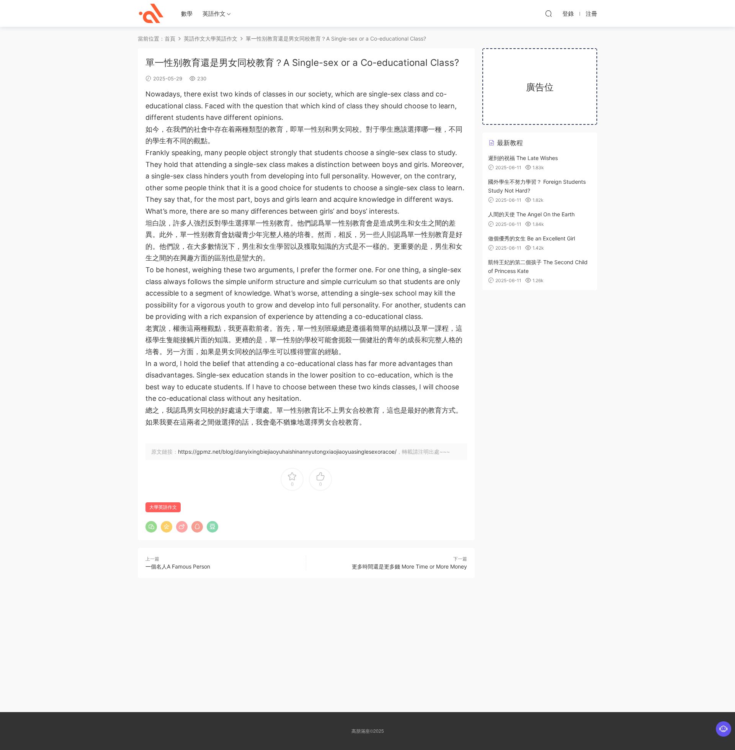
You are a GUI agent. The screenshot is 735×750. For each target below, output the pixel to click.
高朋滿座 (151, 13)
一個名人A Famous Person (177, 566)
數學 (187, 13)
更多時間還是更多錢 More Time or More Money (409, 566)
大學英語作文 (221, 38)
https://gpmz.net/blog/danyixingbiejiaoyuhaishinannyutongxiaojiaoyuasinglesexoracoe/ (287, 451)
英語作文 (214, 13)
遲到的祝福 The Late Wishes (523, 158)
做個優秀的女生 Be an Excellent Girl (531, 238)
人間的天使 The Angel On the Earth (531, 214)
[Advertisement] (306, 639)
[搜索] (548, 13)
